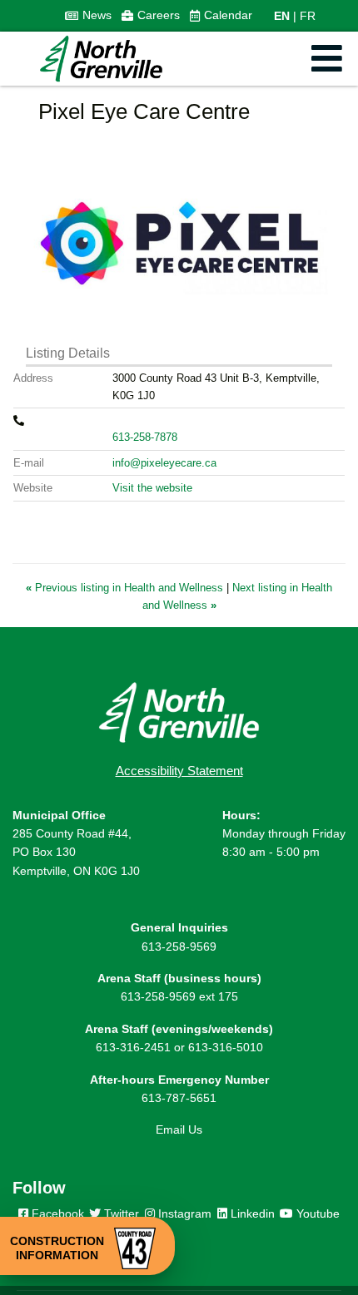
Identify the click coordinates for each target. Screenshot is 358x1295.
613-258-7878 (144, 437)
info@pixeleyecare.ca (164, 463)
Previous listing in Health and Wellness (126, 587)
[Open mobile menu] (327, 58)
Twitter (120, 1213)
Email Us (179, 1129)
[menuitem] (88, 16)
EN (282, 15)
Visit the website (152, 488)
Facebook (56, 1213)
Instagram (183, 1213)
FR (308, 15)
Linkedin (251, 1213)
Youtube (316, 1213)
